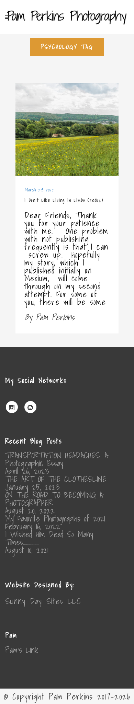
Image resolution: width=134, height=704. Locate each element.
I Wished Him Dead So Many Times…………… (49, 538)
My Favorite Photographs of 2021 (55, 519)
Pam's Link (21, 649)
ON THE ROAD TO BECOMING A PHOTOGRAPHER (54, 499)
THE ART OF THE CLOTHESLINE (55, 479)
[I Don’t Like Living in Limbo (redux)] (67, 129)
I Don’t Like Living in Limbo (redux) (63, 200)
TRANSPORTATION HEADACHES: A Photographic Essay (56, 459)
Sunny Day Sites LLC (43, 601)
